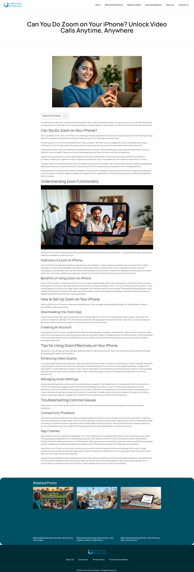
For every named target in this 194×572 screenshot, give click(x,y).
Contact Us (183, 5)
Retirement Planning (114, 5)
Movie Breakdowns (153, 5)
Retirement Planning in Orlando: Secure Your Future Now (53, 539)
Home (97, 5)
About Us (170, 5)
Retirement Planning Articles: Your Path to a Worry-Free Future (140, 539)
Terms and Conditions (118, 559)
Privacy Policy (99, 559)
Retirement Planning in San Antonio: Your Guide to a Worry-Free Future (95, 539)
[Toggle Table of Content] (64, 116)
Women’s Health (134, 5)
